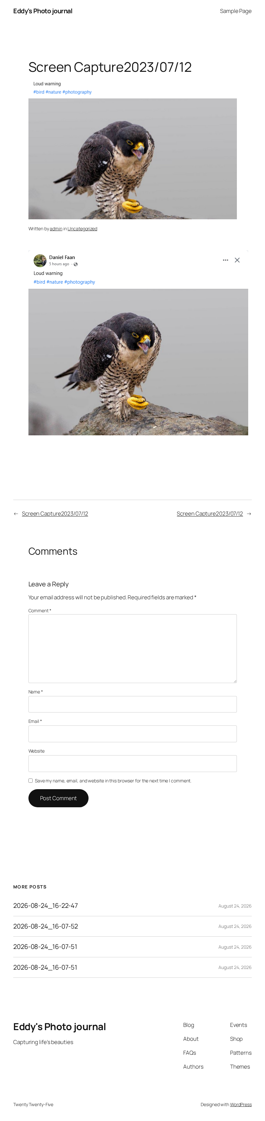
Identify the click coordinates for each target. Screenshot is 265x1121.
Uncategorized (82, 228)
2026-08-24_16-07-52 (45, 926)
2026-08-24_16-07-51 (45, 946)
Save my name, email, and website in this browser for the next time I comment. (113, 781)
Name (35, 692)
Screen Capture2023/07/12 (55, 513)
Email (35, 721)
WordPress (241, 1104)
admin (56, 228)
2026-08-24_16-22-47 (45, 905)
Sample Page (236, 11)
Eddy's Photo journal (42, 10)
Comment (39, 610)
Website (36, 751)
